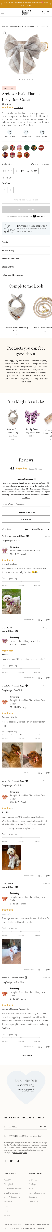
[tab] (19, 79)
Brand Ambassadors (12, 1192)
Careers (7, 1214)
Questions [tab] (20, 505)
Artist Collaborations (12, 1197)
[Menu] (2, 12)
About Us (7, 1179)
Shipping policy (29, 1228)
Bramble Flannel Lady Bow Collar (25, 552)
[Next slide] (50, 4)
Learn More (27, 231)
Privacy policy (43, 1225)
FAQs (31, 1188)
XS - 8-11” (7, 171)
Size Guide (33, 1197)
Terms (25, 1152)
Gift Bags (32, 1184)
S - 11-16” (20, 171)
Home (4, 26)
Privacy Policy (17, 1152)
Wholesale (8, 1201)
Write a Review (32, 514)
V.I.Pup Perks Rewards (13, 1188)
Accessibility (42, 1228)
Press (6, 1206)
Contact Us (33, 1201)
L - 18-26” (7, 178)
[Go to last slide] (1, 4)
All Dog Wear (12, 26)
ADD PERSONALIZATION (26, 200)
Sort (27, 530)
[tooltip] (34, 479)
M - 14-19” (32, 171)
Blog (5, 1210)
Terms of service (13, 1228)
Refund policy (29, 1225)
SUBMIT (43, 1127)
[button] (48, 12)
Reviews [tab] (7, 505)
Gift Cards (33, 1179)
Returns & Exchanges (37, 1192)
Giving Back (8, 1184)
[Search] (43, 12)
